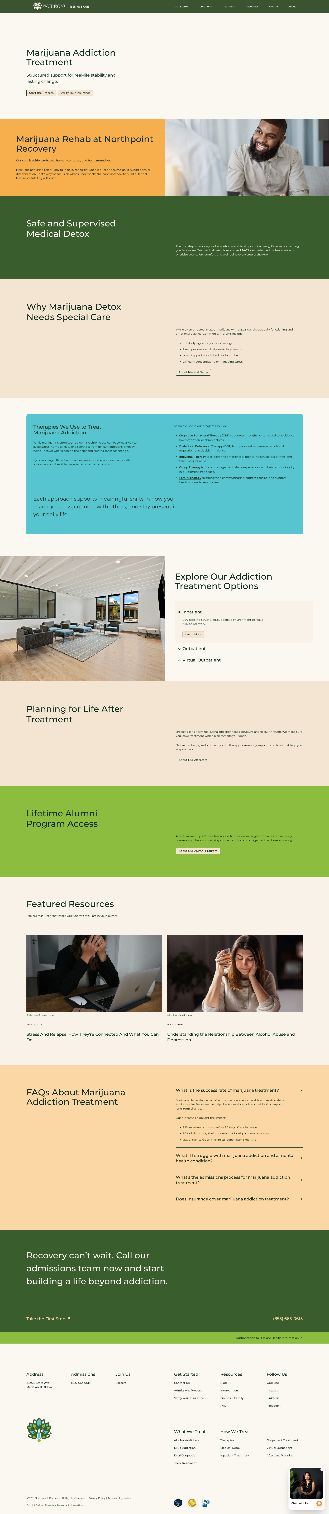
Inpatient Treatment (234, 1455)
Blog (223, 1383)
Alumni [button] (273, 6)
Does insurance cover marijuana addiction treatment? (232, 1198)
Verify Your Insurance (189, 1398)
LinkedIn (273, 1398)
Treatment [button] (228, 6)
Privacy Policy (97, 1498)
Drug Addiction (185, 1448)
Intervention (229, 1390)
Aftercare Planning (280, 1455)
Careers (121, 1383)
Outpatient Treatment (282, 1440)
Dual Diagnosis (184, 1455)
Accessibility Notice (120, 1498)
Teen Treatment (185, 1463)
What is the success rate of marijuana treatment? (227, 1090)
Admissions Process (188, 1390)
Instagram (274, 1390)
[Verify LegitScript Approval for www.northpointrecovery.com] (178, 1502)
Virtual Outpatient (202, 660)
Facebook (273, 1405)
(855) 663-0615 (79, 6)
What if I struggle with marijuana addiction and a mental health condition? (235, 1158)
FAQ (223, 1405)
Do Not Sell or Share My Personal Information (54, 1505)
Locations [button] (206, 6)
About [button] (292, 6)
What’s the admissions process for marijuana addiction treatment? (233, 1180)
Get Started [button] (182, 6)
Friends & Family (232, 1398)
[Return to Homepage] (49, 6)
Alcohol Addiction (186, 1440)
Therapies (227, 1440)
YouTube (273, 1383)
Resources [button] (252, 6)
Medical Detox (230, 1448)
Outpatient (194, 648)
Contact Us (182, 1383)
